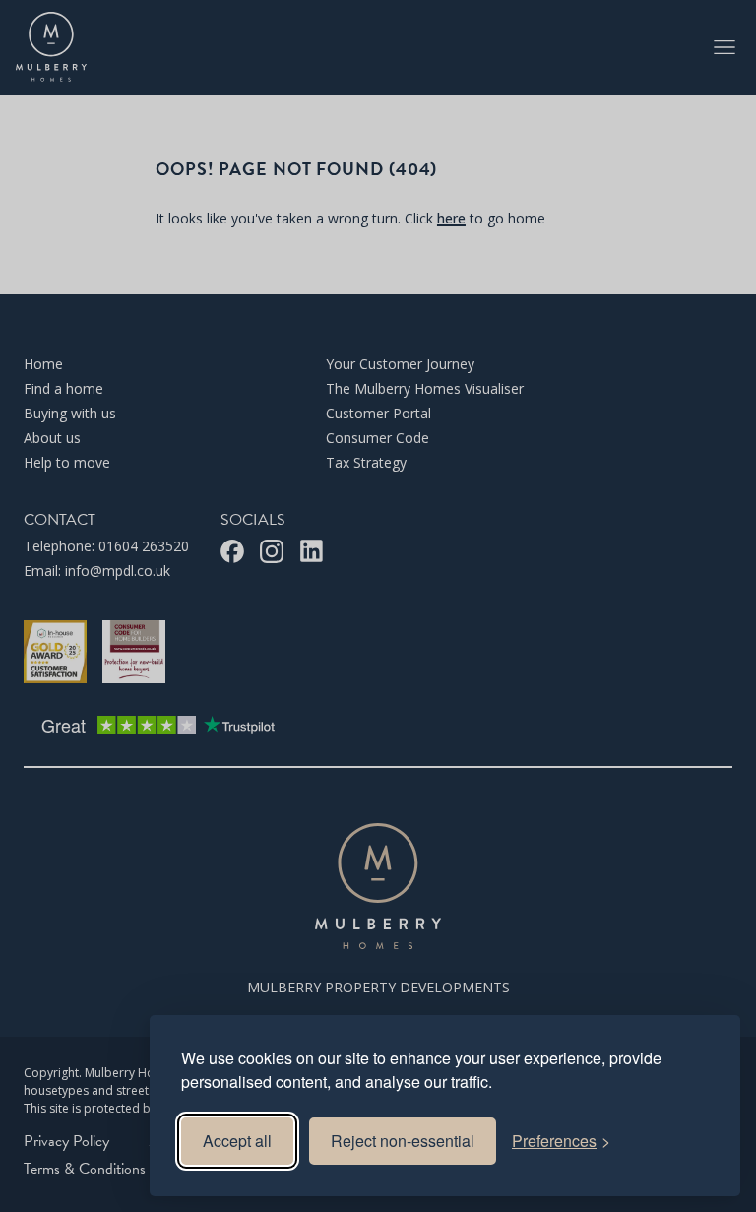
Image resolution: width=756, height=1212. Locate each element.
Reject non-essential (402, 1140)
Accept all (237, 1140)
